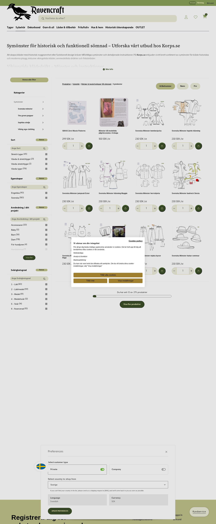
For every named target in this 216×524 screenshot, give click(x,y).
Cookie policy (136, 241)
